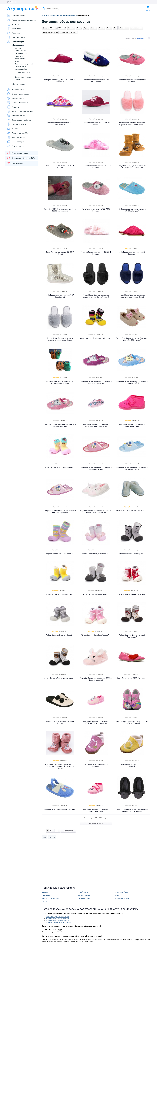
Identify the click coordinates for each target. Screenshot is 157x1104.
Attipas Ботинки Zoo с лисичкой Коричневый (132, 636)
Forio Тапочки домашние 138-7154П (57, 917)
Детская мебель (18, 15)
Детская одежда (18, 37)
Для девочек (18, 45)
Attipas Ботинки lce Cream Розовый (59, 467)
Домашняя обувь (21, 69)
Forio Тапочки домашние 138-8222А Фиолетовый (60, 124)
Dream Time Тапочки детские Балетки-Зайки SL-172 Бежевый (132, 339)
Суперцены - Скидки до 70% (23, 158)
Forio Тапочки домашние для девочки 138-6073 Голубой (132, 210)
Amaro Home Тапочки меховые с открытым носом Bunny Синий (132, 296)
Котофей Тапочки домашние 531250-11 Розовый (95, 253)
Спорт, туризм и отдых (21, 94)
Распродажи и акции (19, 153)
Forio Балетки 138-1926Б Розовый (131, 678)
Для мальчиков (19, 84)
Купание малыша (19, 116)
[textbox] (75, 8)
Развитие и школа (19, 137)
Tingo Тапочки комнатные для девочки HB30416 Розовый (60, 425)
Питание (15, 107)
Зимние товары (18, 98)
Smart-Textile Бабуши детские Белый (131, 511)
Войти (148, 10)
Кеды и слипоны (21, 59)
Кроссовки (19, 56)
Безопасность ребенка (21, 120)
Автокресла (16, 29)
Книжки (15, 129)
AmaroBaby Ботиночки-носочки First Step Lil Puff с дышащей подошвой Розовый (60, 766)
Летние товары (18, 146)
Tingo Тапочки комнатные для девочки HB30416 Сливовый (96, 382)
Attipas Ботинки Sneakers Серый (59, 635)
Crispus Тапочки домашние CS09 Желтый (132, 765)
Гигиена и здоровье (20, 103)
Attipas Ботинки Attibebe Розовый (59, 554)
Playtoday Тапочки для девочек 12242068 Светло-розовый (96, 425)
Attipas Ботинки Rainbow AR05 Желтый (95, 338)
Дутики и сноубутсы (23, 77)
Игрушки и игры (18, 89)
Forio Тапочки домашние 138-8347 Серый (60, 253)
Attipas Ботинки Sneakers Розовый (95, 635)
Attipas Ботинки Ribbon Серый (95, 594)
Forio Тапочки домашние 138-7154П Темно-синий (96, 81)
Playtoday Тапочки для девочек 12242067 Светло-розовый (96, 722)
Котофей (52, 837)
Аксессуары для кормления (23, 111)
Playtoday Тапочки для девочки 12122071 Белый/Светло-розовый (96, 511)
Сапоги (18, 80)
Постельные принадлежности (24, 20)
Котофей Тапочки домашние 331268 (57, 918)
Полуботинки (20, 51)
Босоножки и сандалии (24, 64)
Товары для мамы (19, 124)
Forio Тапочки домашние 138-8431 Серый (60, 167)
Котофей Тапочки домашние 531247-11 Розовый (96, 167)
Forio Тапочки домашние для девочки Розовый (132, 81)
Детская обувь (18, 42)
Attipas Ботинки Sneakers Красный (131, 594)
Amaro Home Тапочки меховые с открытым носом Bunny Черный (96, 296)
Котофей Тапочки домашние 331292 (57, 920)
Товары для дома (18, 142)
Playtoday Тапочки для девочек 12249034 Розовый (96, 810)
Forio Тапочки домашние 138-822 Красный (131, 253)
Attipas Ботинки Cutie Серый (131, 554)
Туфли (17, 61)
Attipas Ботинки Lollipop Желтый (59, 594)
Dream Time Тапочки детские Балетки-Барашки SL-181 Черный (132, 810)
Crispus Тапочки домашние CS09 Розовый (96, 765)
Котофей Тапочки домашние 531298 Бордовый (95, 124)
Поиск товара (43, 8)
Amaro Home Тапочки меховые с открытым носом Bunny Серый (60, 339)
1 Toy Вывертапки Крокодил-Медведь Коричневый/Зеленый (60, 382)
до (56, 28)
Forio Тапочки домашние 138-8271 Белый (60, 722)
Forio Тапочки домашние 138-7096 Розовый (96, 210)
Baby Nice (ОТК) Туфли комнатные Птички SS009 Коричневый (132, 167)
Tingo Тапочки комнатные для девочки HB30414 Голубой (132, 468)
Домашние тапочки (25, 72)
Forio (44, 837)
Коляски (15, 24)
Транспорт (16, 33)
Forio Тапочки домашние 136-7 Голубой (59, 809)
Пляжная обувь (21, 66)
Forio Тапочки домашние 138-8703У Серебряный (60, 296)
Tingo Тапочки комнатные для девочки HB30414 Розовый (96, 468)
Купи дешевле (17, 163)
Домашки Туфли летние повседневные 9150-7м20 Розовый (132, 722)
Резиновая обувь (21, 53)
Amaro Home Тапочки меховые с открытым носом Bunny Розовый (132, 124)
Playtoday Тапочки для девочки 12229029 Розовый (132, 425)
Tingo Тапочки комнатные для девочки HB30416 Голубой (132, 382)
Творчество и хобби (20, 133)
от (47, 28)
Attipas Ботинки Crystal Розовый (95, 554)
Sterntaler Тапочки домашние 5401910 (58, 922)
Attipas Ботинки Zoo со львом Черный (59, 678)
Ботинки (18, 48)
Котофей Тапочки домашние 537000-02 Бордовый (60, 81)
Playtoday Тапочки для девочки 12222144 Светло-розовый (96, 679)
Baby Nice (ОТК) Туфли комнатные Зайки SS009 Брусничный (60, 210)
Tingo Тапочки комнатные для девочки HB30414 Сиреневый (60, 511)
